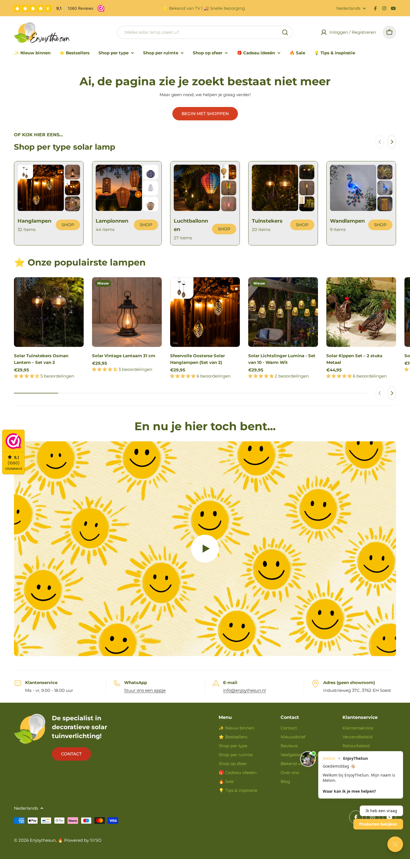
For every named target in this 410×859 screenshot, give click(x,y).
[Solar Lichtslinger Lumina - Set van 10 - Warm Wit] (283, 312)
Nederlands (348, 8)
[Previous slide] (379, 142)
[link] (72, 172)
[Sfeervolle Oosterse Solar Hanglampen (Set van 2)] (205, 312)
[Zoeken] (285, 32)
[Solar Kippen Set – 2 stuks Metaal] (361, 312)
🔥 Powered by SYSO (80, 840)
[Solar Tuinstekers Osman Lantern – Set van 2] (49, 312)
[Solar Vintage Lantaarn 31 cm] (127, 312)
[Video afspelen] (205, 548)
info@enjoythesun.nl (244, 690)
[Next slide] (391, 142)
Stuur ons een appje (145, 690)
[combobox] (205, 32)
